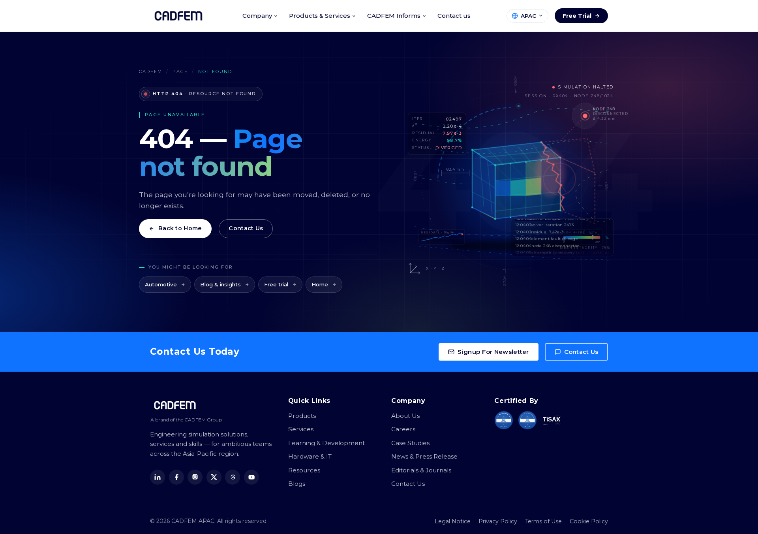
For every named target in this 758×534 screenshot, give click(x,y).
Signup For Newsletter (493, 351)
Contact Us (246, 228)
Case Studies (410, 443)
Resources (304, 470)
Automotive (161, 284)
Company (257, 15)
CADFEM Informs (393, 15)
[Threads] (232, 477)
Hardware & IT (310, 456)
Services (300, 429)
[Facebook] (176, 477)
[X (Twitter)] (213, 477)
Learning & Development (326, 443)
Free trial (276, 284)
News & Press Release (424, 456)
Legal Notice (453, 521)
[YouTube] (251, 477)
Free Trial (577, 15)
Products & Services (319, 15)
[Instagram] (195, 477)
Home (319, 284)
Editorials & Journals (421, 470)
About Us (405, 415)
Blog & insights (220, 284)
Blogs (296, 483)
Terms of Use (543, 521)
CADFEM (150, 71)
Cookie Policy (589, 521)
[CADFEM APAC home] (178, 15)
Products (302, 415)
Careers (403, 429)
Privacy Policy (497, 521)
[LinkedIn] (157, 477)
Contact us (454, 15)
